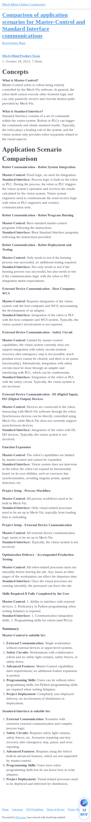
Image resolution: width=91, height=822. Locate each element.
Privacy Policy (75, 809)
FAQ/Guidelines (35, 809)
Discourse (20, 817)
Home (5, 809)
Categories (17, 809)
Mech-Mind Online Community (24, 4)
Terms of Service (55, 809)
